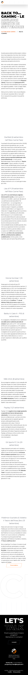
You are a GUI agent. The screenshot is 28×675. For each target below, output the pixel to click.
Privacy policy (16, 672)
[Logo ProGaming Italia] (2, 2)
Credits (10, 672)
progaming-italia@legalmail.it (14, 664)
